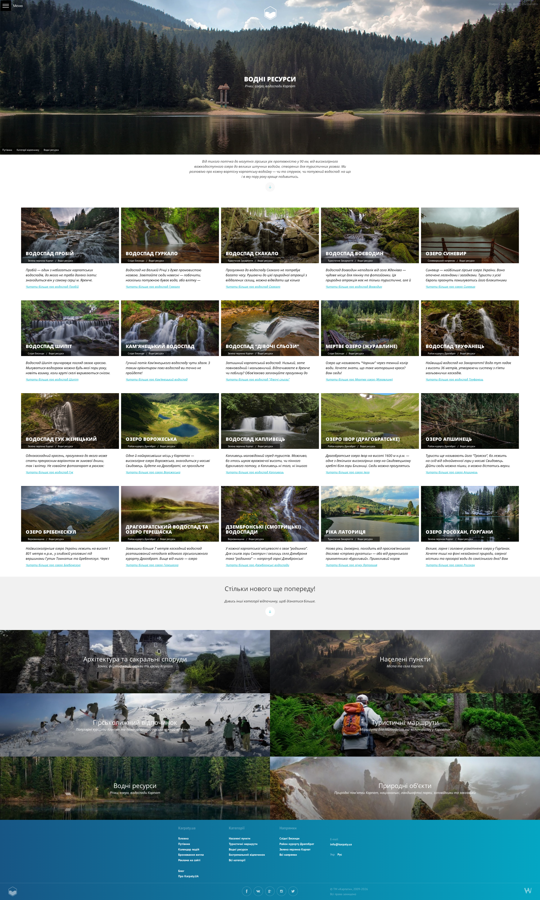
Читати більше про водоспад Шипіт (52, 379)
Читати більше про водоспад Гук (49, 472)
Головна (183, 838)
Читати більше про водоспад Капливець (255, 472)
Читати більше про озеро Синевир (450, 287)
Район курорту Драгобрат (296, 844)
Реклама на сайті (189, 860)
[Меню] (5, 5)
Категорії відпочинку (28, 149)
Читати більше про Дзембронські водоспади (257, 565)
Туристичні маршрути (243, 844)
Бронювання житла (191, 855)
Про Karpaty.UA (188, 876)
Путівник (7, 149)
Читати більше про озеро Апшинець (452, 472)
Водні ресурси (238, 849)
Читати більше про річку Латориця (351, 565)
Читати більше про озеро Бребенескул (53, 565)
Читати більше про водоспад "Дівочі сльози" (258, 379)
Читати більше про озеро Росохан (450, 565)
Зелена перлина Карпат (294, 849)
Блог (181, 871)
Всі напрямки (288, 855)
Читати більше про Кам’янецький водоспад (157, 379)
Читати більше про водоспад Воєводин (354, 287)
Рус (340, 854)
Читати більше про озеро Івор (348, 472)
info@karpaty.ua (341, 844)
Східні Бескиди (289, 838)
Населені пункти (239, 838)
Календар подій (188, 849)
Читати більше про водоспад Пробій (52, 287)
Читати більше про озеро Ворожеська (153, 472)
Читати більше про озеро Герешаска (152, 565)
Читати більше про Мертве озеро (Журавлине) (359, 379)
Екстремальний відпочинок (247, 855)
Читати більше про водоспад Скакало (253, 287)
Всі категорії (237, 860)
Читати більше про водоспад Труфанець (454, 379)
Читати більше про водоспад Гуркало (153, 287)
